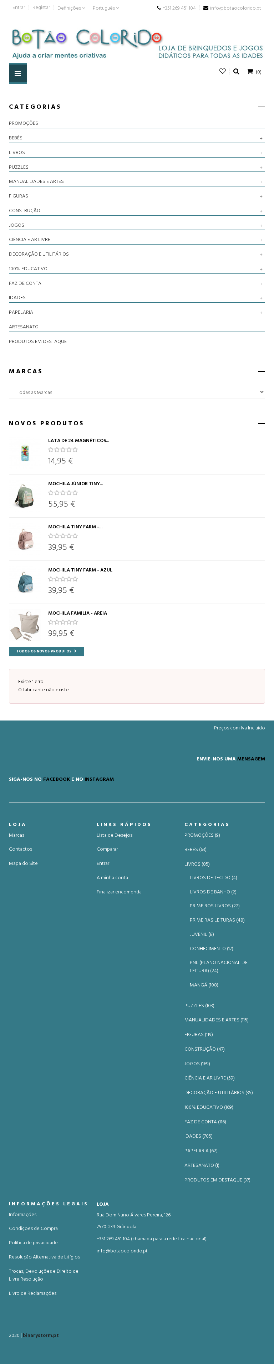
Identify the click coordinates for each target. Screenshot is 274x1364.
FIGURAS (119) (198, 1035)
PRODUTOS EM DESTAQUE (38, 342)
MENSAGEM (251, 759)
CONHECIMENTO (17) (211, 949)
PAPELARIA (21, 313)
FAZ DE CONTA (25, 284)
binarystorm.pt (41, 1336)
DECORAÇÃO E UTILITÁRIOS (39, 254)
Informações (22, 1215)
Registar (41, 8)
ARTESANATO (24, 327)
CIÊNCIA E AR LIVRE (29, 240)
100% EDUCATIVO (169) (208, 1108)
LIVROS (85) (197, 864)
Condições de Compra (33, 1229)
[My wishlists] (223, 71)
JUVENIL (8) (202, 934)
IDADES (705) (198, 1136)
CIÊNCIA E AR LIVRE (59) (209, 1078)
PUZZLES (19, 167)
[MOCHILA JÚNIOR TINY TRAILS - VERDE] (25, 496)
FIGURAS (18, 196)
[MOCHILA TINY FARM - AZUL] (25, 582)
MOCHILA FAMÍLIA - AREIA (77, 613)
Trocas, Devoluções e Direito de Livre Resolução (43, 1275)
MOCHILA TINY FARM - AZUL (80, 570)
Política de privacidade (33, 1243)
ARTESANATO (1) (201, 1166)
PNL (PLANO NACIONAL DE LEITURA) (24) (219, 967)
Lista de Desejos (114, 835)
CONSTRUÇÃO (24, 211)
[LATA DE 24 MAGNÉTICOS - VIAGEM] (25, 453)
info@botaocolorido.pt (122, 1251)
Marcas (16, 835)
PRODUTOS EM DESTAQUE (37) (217, 1180)
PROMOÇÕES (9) (202, 836)
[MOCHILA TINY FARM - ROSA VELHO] (25, 539)
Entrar (18, 8)
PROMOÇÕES (23, 124)
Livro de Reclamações (32, 1293)
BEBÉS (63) (195, 850)
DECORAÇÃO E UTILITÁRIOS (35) (218, 1093)
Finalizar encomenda (119, 892)
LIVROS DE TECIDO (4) (213, 878)
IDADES (17, 298)
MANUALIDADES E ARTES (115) (216, 1020)
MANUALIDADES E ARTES (36, 182)
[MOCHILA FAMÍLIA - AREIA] (25, 625)
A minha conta (112, 878)
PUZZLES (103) (199, 1006)
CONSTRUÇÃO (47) (204, 1049)
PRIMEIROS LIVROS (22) (215, 906)
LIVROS (17, 153)
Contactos (20, 849)
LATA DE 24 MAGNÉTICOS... (78, 440)
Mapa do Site (23, 864)
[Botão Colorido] (137, 43)
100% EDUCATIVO (28, 269)
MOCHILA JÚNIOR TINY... (75, 484)
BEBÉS (15, 138)
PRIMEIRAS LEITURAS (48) (217, 920)
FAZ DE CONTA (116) (205, 1122)
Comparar (107, 849)
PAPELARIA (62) (201, 1151)
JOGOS (16, 226)
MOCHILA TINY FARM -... (75, 527)
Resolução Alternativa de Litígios (44, 1257)
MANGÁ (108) (204, 985)
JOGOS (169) (197, 1064)
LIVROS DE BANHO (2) (213, 892)
